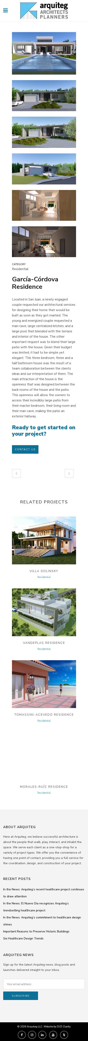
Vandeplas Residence (44, 643)
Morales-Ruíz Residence (44, 787)
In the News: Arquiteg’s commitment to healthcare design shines (42, 920)
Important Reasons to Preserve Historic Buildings (36, 931)
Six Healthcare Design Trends (23, 938)
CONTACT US (25, 449)
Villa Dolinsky (44, 571)
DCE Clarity (63, 1026)
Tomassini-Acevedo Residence (44, 715)
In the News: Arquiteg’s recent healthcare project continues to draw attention (43, 892)
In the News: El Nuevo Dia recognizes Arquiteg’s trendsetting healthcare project (36, 906)
